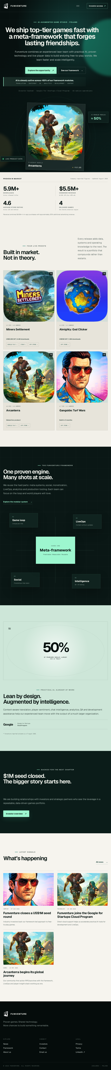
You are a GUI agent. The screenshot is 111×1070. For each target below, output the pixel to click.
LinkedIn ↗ (80, 1052)
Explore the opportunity (41, 70)
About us (7, 1052)
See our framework (72, 70)
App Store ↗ (33, 344)
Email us (43, 1052)
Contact (42, 1048)
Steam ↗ (23, 344)
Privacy (79, 1044)
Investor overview (16, 813)
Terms (78, 1048)
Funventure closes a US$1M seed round (27, 915)
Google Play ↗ (12, 344)
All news (102, 862)
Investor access (97, 6)
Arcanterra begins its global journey (23, 974)
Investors (43, 1044)
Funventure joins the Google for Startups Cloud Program (80, 915)
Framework (8, 1048)
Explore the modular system (17, 502)
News (5, 1044)
